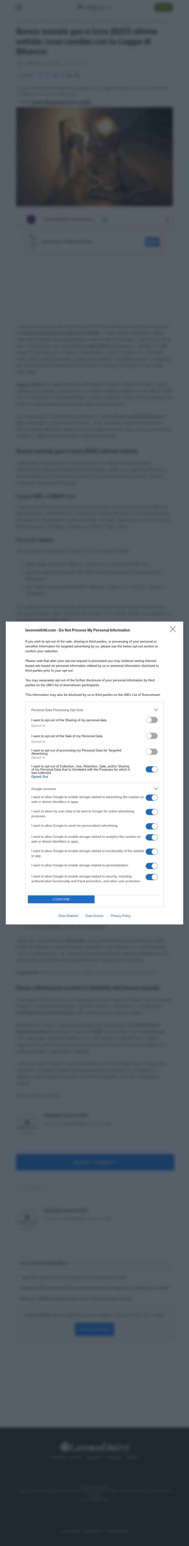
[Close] (174, 630)
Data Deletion (68, 916)
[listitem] (94, 709)
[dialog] (94, 773)
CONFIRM (61, 899)
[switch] (152, 720)
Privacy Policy (121, 916)
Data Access (94, 916)
